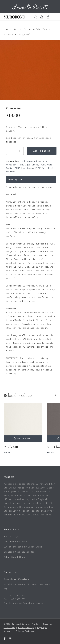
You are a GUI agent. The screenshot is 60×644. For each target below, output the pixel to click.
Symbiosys (30, 631)
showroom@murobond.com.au (28, 603)
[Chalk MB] (23, 422)
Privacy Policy (26, 627)
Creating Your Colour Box (19, 552)
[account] (41, 17)
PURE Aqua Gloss (28, 164)
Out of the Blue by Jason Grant (23, 546)
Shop (16, 29)
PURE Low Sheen (24, 168)
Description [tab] (15, 179)
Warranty (8, 631)
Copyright (42, 627)
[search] (35, 17)
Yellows (10, 171)
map (6, 588)
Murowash (8, 34)
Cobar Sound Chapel (15, 557)
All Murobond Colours (34, 161)
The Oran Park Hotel (16, 541)
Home (6, 29)
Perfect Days (11, 536)
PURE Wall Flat (44, 168)
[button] (54, 17)
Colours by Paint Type (35, 29)
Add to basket (41, 150)
